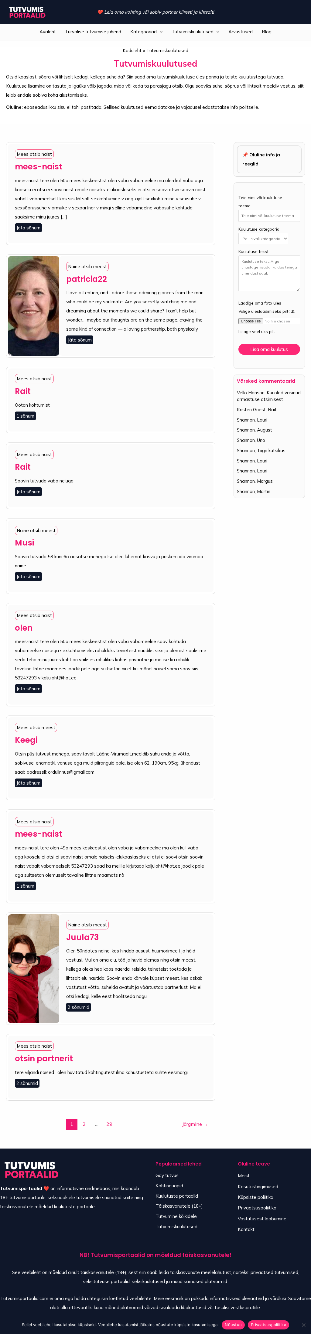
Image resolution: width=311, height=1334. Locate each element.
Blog (267, 32)
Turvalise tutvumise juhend (93, 32)
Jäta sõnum (28, 228)
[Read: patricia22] (33, 305)
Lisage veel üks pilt (256, 331)
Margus (265, 481)
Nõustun (233, 1324)
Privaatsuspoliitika (257, 1208)
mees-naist (38, 166)
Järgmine (195, 1124)
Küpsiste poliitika (255, 1197)
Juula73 (82, 937)
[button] (159, 32)
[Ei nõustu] (303, 1325)
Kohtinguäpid (169, 1186)
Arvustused (240, 32)
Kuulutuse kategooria (258, 229)
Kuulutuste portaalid (177, 1196)
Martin (263, 491)
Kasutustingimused (258, 1186)
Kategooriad (143, 32)
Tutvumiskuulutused (193, 32)
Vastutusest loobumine (262, 1219)
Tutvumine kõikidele (176, 1216)
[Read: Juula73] (33, 968)
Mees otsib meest (36, 727)
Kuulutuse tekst (253, 251)
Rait (23, 391)
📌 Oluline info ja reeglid (261, 159)
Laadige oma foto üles (259, 302)
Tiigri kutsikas (271, 450)
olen (23, 627)
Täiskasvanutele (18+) (179, 1206)
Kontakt (246, 1229)
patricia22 (86, 279)
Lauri (262, 420)
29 (109, 1124)
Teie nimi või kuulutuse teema (260, 201)
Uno (261, 440)
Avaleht (47, 32)
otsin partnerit (44, 1058)
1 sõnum (25, 416)
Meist (244, 1176)
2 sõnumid (78, 1007)
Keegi (26, 740)
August (264, 430)
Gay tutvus (167, 1175)
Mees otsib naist (34, 154)
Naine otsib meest (87, 266)
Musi (24, 542)
